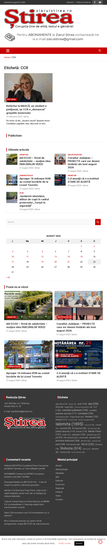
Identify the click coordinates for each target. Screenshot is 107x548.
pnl (59, 437)
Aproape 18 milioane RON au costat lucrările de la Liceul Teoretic (35, 182)
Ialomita (69, 424)
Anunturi (24, 155)
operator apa (93, 435)
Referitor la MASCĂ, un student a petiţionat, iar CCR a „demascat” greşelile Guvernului (26, 109)
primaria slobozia (68, 440)
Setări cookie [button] (64, 543)
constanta (85, 413)
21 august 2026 (26, 168)
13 (55, 256)
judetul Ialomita (65, 431)
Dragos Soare (77, 417)
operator (78, 434)
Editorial (70, 2)
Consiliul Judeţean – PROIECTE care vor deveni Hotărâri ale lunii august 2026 (84, 162)
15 (81, 256)
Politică (59, 492)
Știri (22, 193)
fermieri (91, 416)
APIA (59, 407)
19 (42, 262)
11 (27, 256)
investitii (65, 428)
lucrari (81, 431)
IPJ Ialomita (79, 428)
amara (72, 404)
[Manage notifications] (100, 542)
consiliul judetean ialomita (76, 412)
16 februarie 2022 (14, 116)
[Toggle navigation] (8, 50)
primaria (94, 437)
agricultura (61, 404)
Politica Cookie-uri (83, 2)
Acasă (58, 465)
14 (68, 256)
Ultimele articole (18, 149)
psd (60, 444)
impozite (89, 425)
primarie (86, 441)
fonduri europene (86, 420)
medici (66, 435)
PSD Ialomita (73, 444)
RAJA (87, 444)
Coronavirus (62, 417)
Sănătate (60, 473)
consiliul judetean (75, 410)
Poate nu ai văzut (17, 287)
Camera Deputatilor (83, 407)
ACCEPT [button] (79, 543)
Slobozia (70, 448)
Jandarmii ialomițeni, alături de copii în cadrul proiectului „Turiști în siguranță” (34, 201)
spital (86, 449)
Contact (59, 499)
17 (13, 262)
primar (83, 438)
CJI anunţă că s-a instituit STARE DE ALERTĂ (83, 180)
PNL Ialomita (71, 437)
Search (98, 222)
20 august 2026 (74, 185)
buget (69, 407)
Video (58, 496)
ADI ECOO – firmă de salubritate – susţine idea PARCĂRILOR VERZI (35, 161)
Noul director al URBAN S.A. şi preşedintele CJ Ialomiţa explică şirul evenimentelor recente (26, 504)
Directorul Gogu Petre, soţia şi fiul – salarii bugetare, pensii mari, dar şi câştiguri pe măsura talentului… (26, 493)
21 (68, 262)
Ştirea (26, 116)
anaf (82, 404)
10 (13, 256)
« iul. (8, 277)
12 (42, 256)
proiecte (96, 441)
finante (73, 420)
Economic (60, 484)
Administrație (26, 176)
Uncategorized (75, 155)
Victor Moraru (78, 452)
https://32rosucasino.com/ (16, 512)
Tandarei (65, 452)
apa (93, 403)
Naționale (60, 488)
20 (55, 262)
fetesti (61, 419)
